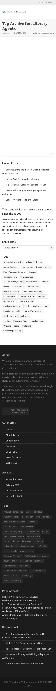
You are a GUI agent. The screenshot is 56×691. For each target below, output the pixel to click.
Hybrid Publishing (23, 95)
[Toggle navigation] (50, 12)
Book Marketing (43, 267)
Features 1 (38, 91)
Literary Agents (31, 95)
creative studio (32, 282)
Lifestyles (42, 296)
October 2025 (12, 485)
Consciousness (26, 277)
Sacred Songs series (33, 311)
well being (26, 326)
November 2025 (14, 479)
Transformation (37, 321)
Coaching (32, 272)
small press (24, 316)
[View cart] (42, 11)
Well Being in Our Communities (18, 600)
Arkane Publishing (34, 262)
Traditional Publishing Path (24, 98)
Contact (49, 2)
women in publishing (12, 331)
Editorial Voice (33, 287)
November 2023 (14, 496)
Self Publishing (9, 316)
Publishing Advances (12, 306)
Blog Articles (32, 91)
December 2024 (14, 490)
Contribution (12, 440)
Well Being (11, 463)
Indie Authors (9, 296)
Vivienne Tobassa (35, 98)
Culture (45, 282)
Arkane (27, 91)
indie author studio (27, 296)
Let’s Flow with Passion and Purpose (23, 200)
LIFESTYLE (11, 452)
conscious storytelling (12, 282)
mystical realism (27, 301)
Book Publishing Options (14, 272)
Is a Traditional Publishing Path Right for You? (26, 87)
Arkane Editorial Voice (20, 93)
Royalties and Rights (12, 311)
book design (27, 267)
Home (41, 2)
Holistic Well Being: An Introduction (22, 179)
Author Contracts (29, 93)
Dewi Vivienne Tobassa (13, 287)
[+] (28, 75)
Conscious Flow (10, 277)
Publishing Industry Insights (26, 96)
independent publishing (32, 292)
